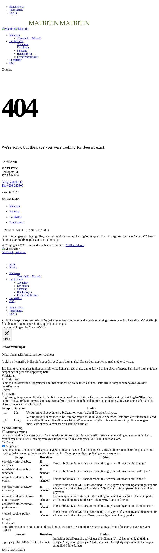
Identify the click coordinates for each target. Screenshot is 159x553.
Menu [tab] (12, 264)
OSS (11, 63)
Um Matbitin (16, 41)
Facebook (8, 252)
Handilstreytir (16, 6)
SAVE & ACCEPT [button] (13, 549)
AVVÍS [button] (41, 327)
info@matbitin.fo (12, 182)
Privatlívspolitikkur (27, 56)
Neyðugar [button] (8, 442)
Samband (22, 50)
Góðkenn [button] (30, 327)
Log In (13, 12)
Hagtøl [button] (6, 389)
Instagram (20, 252)
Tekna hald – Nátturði (29, 38)
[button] (4, 257)
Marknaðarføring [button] (12, 428)
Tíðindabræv (16, 9)
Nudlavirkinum (75, 245)
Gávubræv (22, 44)
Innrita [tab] (13, 267)
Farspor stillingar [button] (13, 327)
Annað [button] (6, 519)
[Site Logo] (46, 28)
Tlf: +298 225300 (12, 185)
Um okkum (23, 47)
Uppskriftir (15, 60)
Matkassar (14, 35)
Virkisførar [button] (8, 375)
